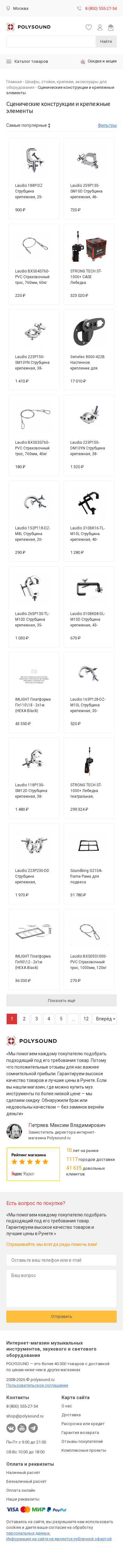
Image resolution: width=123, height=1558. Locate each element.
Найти (106, 41)
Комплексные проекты (84, 1450)
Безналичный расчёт (26, 1481)
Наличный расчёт (23, 1472)
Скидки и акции (102, 61)
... (73, 1018)
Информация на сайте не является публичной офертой (59, 1538)
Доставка (71, 1414)
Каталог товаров (31, 61)
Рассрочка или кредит (83, 1423)
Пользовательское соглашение (37, 1385)
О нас (67, 1406)
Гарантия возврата (80, 1432)
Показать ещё (61, 1000)
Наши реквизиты (22, 1499)
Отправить (61, 1316)
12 (86, 1018)
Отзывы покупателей (82, 1441)
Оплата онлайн (20, 1490)
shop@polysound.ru (25, 1416)
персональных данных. (28, 1533)
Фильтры (107, 125)
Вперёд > (105, 1018)
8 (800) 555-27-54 (101, 8)
